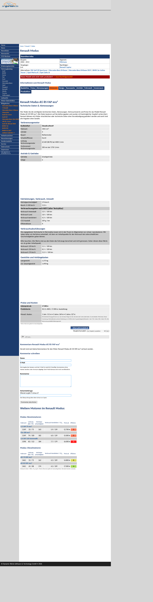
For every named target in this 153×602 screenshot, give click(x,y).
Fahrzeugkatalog (6, 69)
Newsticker (5, 51)
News (3, 48)
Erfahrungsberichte (7, 66)
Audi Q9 (5, 117)
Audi (3, 71)
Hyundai (5, 81)
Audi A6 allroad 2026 (9, 124)
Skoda (4, 91)
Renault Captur (65, 67)
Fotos (33, 88)
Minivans (63, 62)
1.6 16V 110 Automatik (29, 439)
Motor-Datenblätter (8, 101)
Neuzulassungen (7, 138)
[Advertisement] (55, 27)
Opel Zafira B (45, 73)
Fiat (3, 77)
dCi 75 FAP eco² (26, 457)
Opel (3, 85)
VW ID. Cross (6, 121)
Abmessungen (42, 88)
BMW (4, 73)
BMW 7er (5, 126)
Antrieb (79, 88)
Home (3, 45)
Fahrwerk (88, 88)
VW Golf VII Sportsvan (38, 70)
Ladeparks (4, 98)
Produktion (25, 92)
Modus (33, 46)
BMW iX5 (5, 128)
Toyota (4, 93)
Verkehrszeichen (7, 136)
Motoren (53, 88)
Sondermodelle (6, 141)
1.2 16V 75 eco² (26, 426)
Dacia (4, 75)
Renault (4, 89)
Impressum (5, 150)
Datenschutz (5, 147)
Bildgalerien (5, 104)
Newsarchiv (5, 54)
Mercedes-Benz (7, 83)
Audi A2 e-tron (7, 115)
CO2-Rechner (5, 56)
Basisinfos (25, 88)
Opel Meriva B (32, 73)
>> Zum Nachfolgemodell (62, 77)
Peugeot (5, 87)
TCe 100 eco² (25, 433)
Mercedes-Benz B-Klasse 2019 (80, 70)
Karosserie (70, 88)
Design (62, 88)
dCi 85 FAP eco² (26, 463)
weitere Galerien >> (8, 133)
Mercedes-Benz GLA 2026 (10, 119)
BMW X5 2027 (6, 130)
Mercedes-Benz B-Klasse (58, 70)
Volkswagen (6, 95)
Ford (3, 79)
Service (3, 144)
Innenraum (98, 88)
